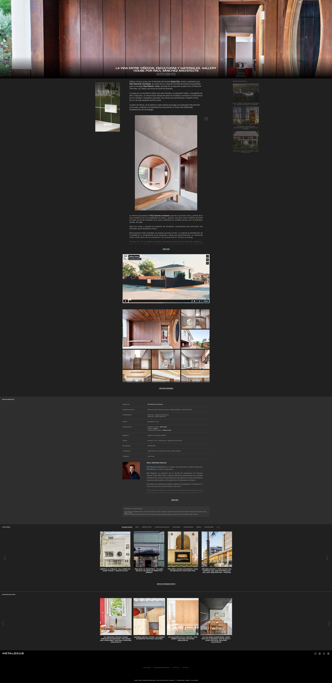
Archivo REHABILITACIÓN (166, 584)
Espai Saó (175, 82)
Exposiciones (208, 527)
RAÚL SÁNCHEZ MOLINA (157, 463)
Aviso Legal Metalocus (162, 680)
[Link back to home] (13, 654)
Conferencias (188, 527)
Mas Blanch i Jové (151, 86)
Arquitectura (146, 527)
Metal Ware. (163, 427)
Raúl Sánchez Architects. (155, 404)
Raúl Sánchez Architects (140, 84)
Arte (137, 527)
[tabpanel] (166, 558)
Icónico (155, 428)
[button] (5, 558)
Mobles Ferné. (167, 430)
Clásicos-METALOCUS (162, 527)
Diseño (198, 527)
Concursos (176, 527)
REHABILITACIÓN (127, 527)
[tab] (127, 527)
